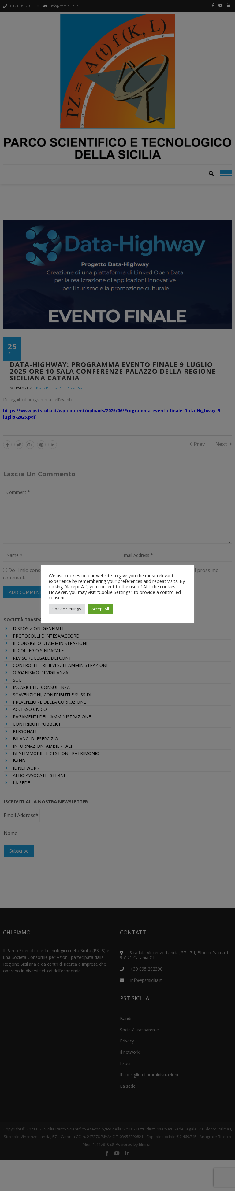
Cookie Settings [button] (66, 609)
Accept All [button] (100, 609)
